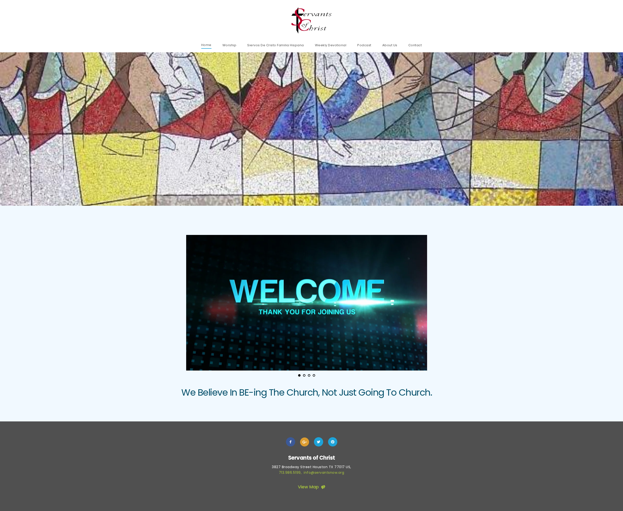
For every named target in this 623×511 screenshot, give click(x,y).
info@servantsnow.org (324, 472)
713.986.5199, (291, 472)
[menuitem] (206, 45)
